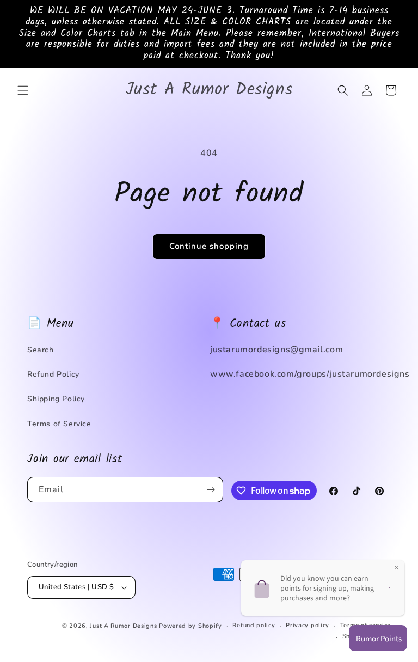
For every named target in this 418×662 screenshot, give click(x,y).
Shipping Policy (56, 399)
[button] (23, 90)
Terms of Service (59, 424)
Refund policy (253, 625)
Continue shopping (209, 246)
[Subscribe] (211, 489)
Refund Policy (53, 374)
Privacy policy (307, 625)
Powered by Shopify (190, 626)
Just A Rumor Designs (123, 626)
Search (40, 350)
